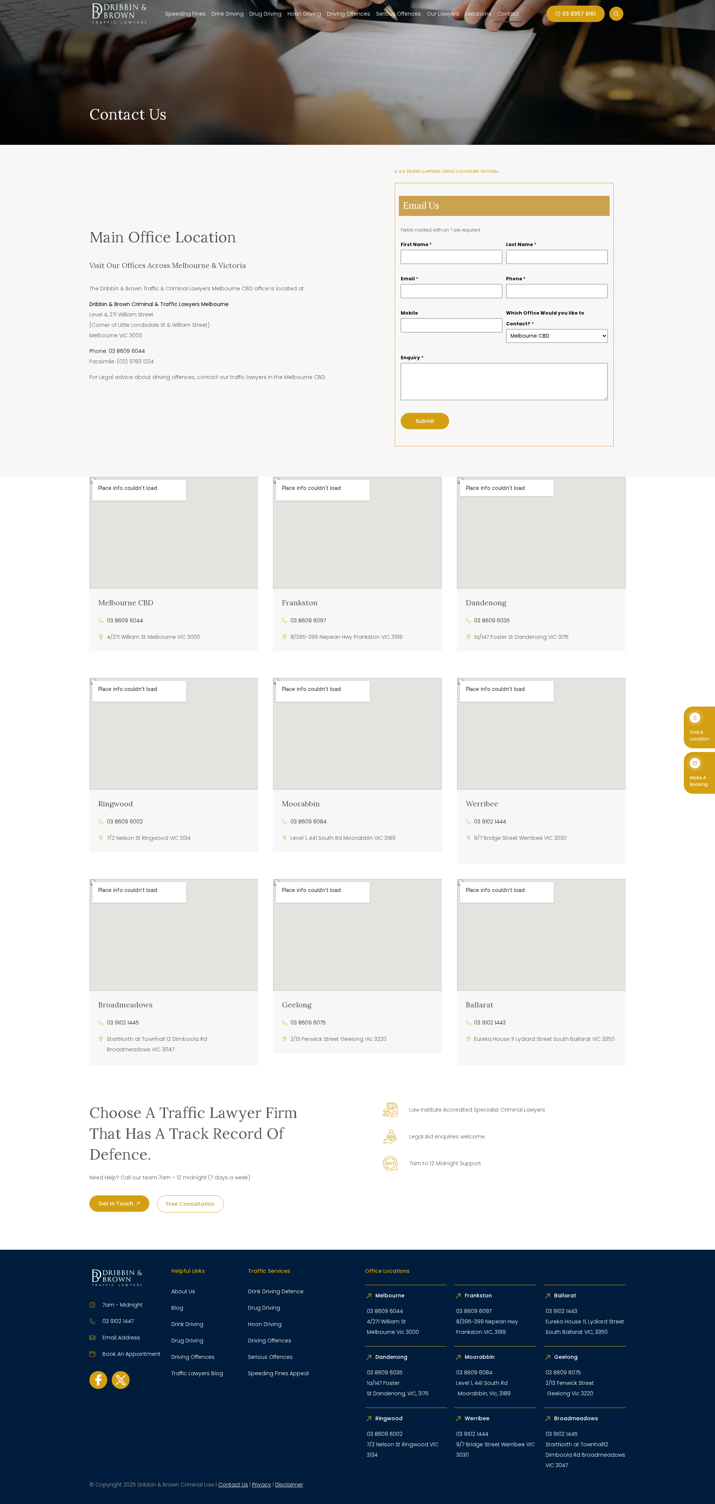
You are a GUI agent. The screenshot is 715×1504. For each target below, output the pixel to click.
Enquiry (412, 357)
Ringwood (115, 803)
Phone (515, 278)
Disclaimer (289, 1484)
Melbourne (389, 1295)
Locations (478, 13)
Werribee (482, 803)
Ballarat (479, 1004)
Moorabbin (301, 803)
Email (409, 278)
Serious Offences (398, 13)
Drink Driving (228, 13)
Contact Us (233, 1484)
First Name (416, 244)
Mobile (409, 313)
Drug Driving (266, 13)
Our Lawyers (443, 13)
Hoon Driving (304, 13)
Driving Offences (348, 13)
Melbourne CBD (125, 602)
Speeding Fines (185, 13)
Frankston (300, 602)
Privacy (261, 1484)
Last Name (521, 244)
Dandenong (486, 602)
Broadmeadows (125, 1004)
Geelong (296, 1004)
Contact (508, 13)
